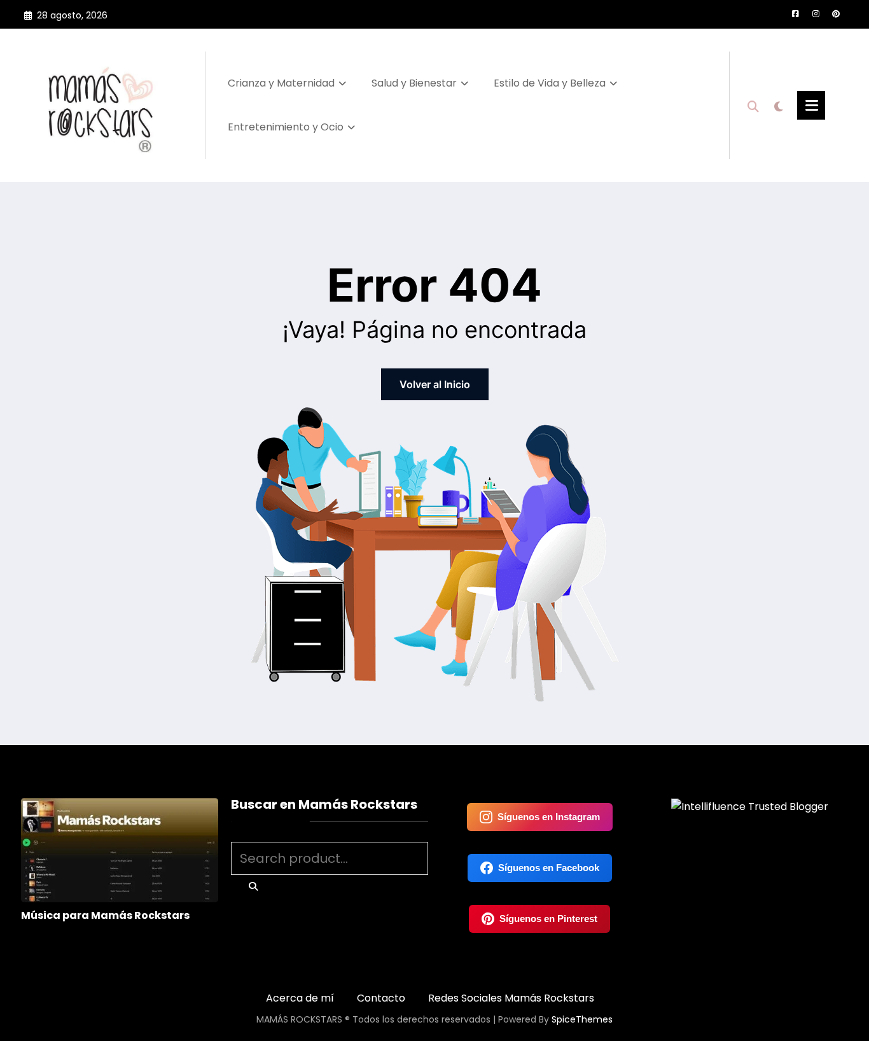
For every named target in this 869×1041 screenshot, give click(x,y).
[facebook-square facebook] (795, 14)
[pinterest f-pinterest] (836, 14)
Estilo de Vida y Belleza (550, 83)
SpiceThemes (582, 1019)
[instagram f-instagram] (815, 14)
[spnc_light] (778, 105)
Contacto (381, 998)
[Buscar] (753, 105)
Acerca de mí (300, 998)
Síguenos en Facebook (548, 867)
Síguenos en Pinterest (548, 918)
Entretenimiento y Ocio (286, 127)
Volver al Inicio (435, 384)
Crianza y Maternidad (281, 83)
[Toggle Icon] (811, 105)
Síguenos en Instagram (548, 816)
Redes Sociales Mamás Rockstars (511, 998)
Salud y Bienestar (414, 83)
